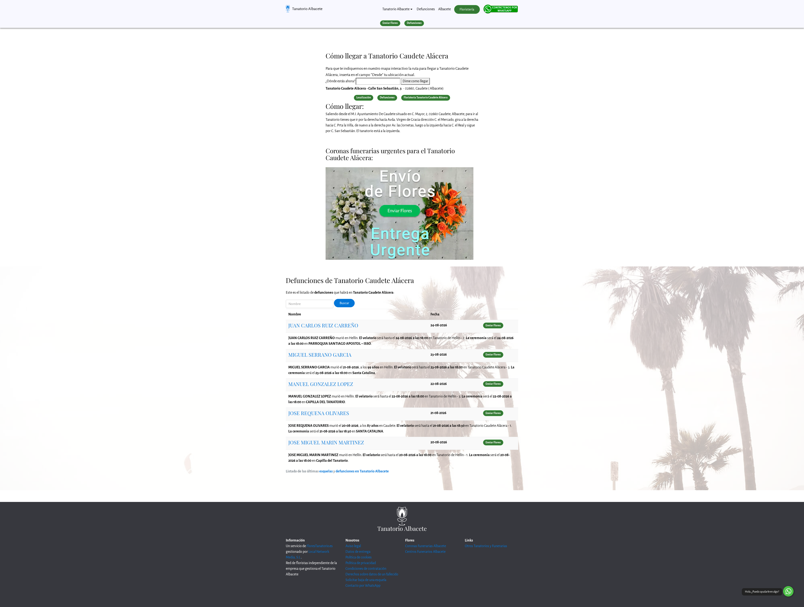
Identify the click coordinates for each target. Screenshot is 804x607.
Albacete (444, 9)
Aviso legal (353, 546)
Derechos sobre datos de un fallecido (371, 574)
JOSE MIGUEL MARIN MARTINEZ (326, 442)
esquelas (326, 471)
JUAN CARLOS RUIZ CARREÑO (323, 325)
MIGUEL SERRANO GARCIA (319, 354)
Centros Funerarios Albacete (425, 552)
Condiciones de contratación (365, 569)
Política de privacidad (360, 563)
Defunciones (426, 9)
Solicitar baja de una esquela (365, 580)
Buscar (344, 303)
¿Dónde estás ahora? (340, 81)
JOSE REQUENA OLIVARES (318, 413)
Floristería (467, 9)
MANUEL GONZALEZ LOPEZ (320, 384)
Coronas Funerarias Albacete (425, 546)
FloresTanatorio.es (320, 546)
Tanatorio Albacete (307, 9)
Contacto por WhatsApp (362, 586)
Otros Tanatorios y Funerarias (486, 546)
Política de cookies (358, 557)
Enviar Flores (390, 23)
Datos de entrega (357, 552)
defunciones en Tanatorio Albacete (362, 471)
